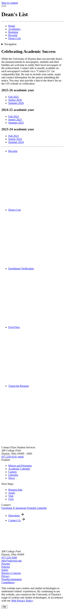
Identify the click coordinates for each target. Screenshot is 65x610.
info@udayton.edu (11, 560)
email (21, 456)
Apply (11, 492)
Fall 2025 (13, 96)
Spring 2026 (15, 99)
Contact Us (14, 520)
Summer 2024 (16, 142)
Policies (5, 566)
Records (12, 35)
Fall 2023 (13, 135)
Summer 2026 (16, 103)
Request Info (15, 489)
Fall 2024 (13, 116)
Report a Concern (11, 573)
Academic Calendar (19, 468)
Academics (14, 29)
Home (11, 25)
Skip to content (9, 2)
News (11, 478)
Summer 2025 (16, 122)
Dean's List (14, 38)
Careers (12, 471)
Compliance (8, 582)
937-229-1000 (9, 557)
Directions (14, 515)
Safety (4, 570)
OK (4, 607)
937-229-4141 (9, 456)
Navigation (10, 44)
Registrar (13, 32)
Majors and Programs (20, 465)
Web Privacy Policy (22, 600)
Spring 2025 (15, 119)
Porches (5, 563)
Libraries (13, 474)
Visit (10, 495)
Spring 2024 (15, 139)
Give (11, 499)
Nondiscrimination (11, 579)
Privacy (5, 576)
